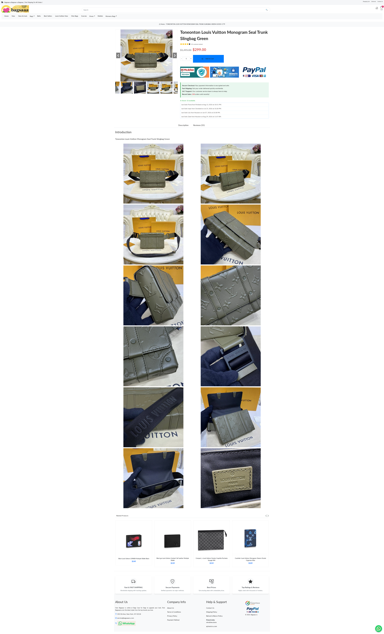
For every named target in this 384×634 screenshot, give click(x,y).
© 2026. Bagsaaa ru (251, 615)
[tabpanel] (133, 543)
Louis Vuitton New (61, 16)
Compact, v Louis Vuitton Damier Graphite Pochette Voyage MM (212, 559)
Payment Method (173, 620)
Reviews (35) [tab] (199, 125)
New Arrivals (22, 16)
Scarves (84, 16)
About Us (170, 608)
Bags (31, 16)
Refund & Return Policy (214, 616)
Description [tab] (183, 125)
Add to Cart (210, 59)
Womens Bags (110, 16)
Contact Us (380, 1)
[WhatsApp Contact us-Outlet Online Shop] (378, 628)
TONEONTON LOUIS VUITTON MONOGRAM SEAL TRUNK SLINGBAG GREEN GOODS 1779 (195, 24)
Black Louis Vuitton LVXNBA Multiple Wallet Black (133, 558)
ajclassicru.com (211, 626)
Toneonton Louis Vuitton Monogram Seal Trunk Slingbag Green (142, 139)
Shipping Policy (211, 612)
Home (6, 16)
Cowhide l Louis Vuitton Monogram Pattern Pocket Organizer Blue (250, 559)
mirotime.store (211, 622)
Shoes (91, 16)
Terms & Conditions (174, 612)
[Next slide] (268, 515)
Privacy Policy (172, 616)
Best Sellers (48, 16)
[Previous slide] (266, 515)
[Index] (377, 8)
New (13, 16)
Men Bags (74, 16)
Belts (39, 16)
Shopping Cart (366, 1)
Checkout (373, 1)
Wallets (100, 16)
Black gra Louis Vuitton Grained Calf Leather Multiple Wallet (172, 559)
